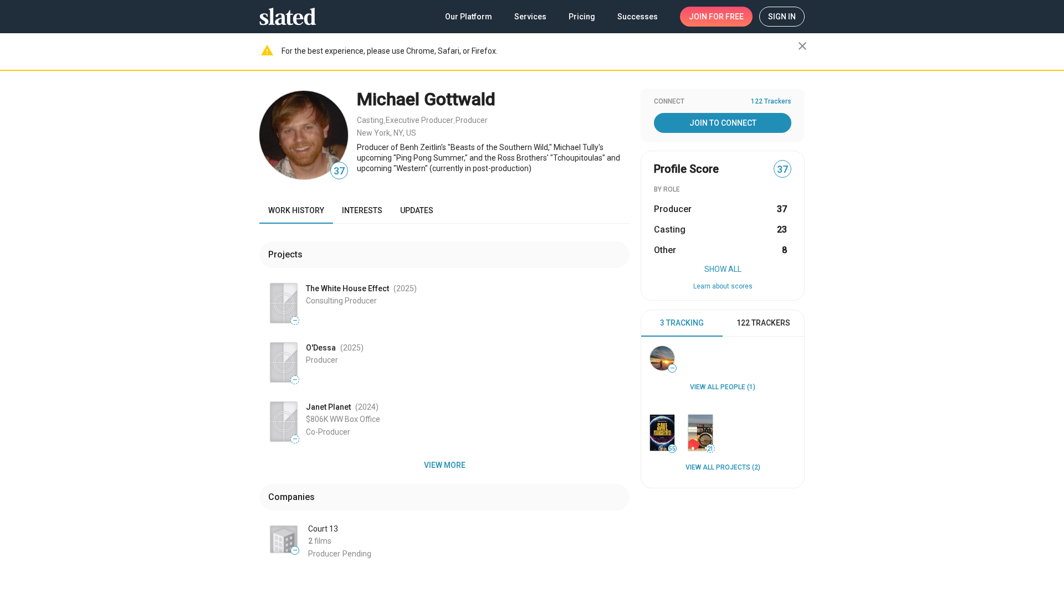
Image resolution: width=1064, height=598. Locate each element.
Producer (472, 120)
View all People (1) (722, 387)
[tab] (682, 323)
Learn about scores (723, 286)
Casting (370, 120)
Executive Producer (419, 120)
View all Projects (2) (723, 467)
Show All (722, 269)
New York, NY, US (386, 132)
